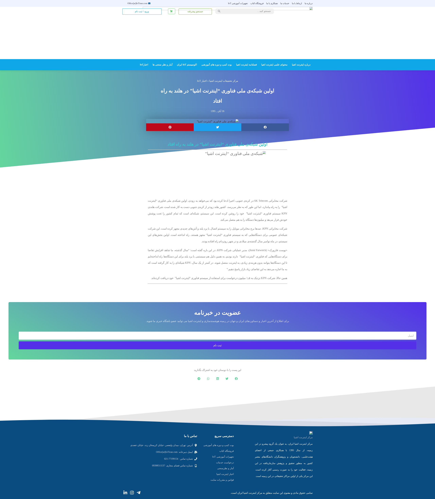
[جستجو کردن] (219, 11)
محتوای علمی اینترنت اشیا (274, 64)
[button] (265, 127)
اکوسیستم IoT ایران (187, 64)
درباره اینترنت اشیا (301, 64)
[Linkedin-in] (125, 493)
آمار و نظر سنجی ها (162, 64)
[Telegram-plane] (139, 493)
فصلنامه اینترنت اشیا (246, 64)
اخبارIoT (144, 64)
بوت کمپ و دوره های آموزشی (216, 64)
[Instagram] (132, 493)
